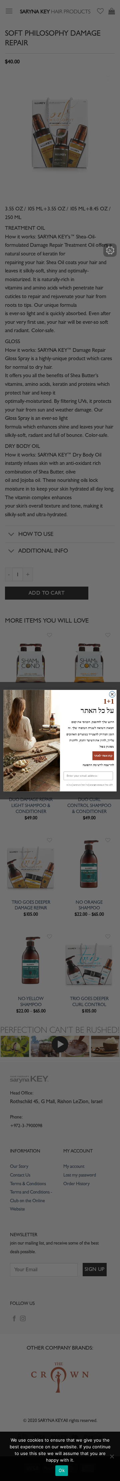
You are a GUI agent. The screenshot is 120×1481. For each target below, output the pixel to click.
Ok (62, 1470)
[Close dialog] (112, 697)
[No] (111, 1458)
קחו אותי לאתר (103, 752)
